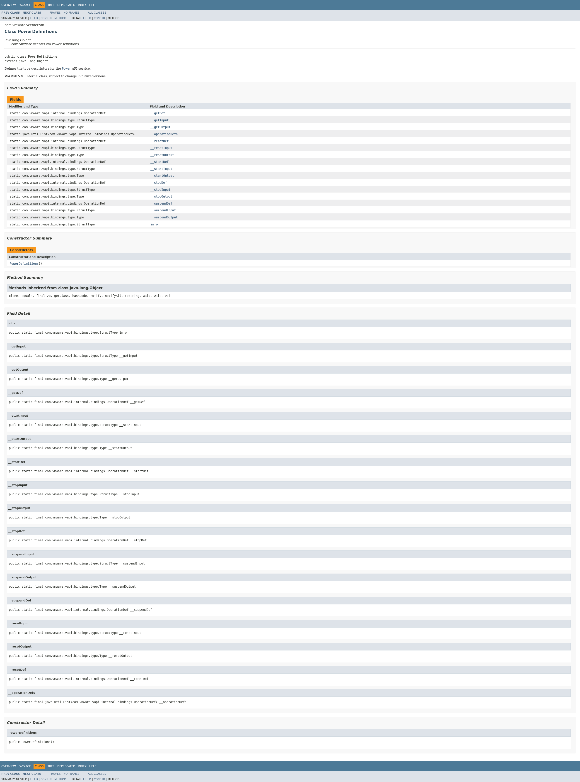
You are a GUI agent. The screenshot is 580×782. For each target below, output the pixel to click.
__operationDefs (164, 134)
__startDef (159, 162)
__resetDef (159, 141)
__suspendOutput (164, 217)
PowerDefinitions (24, 263)
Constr (46, 18)
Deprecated (66, 5)
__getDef (157, 113)
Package (25, 5)
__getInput (159, 120)
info (154, 224)
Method (60, 18)
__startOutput (162, 175)
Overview (8, 5)
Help (92, 5)
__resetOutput (162, 155)
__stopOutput (161, 196)
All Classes (97, 12)
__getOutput (160, 127)
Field (34, 18)
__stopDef (158, 182)
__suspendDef (161, 203)
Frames (55, 12)
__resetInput (161, 148)
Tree (51, 5)
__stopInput (160, 189)
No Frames (71, 12)
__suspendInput (163, 210)
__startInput (161, 169)
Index (82, 5)
